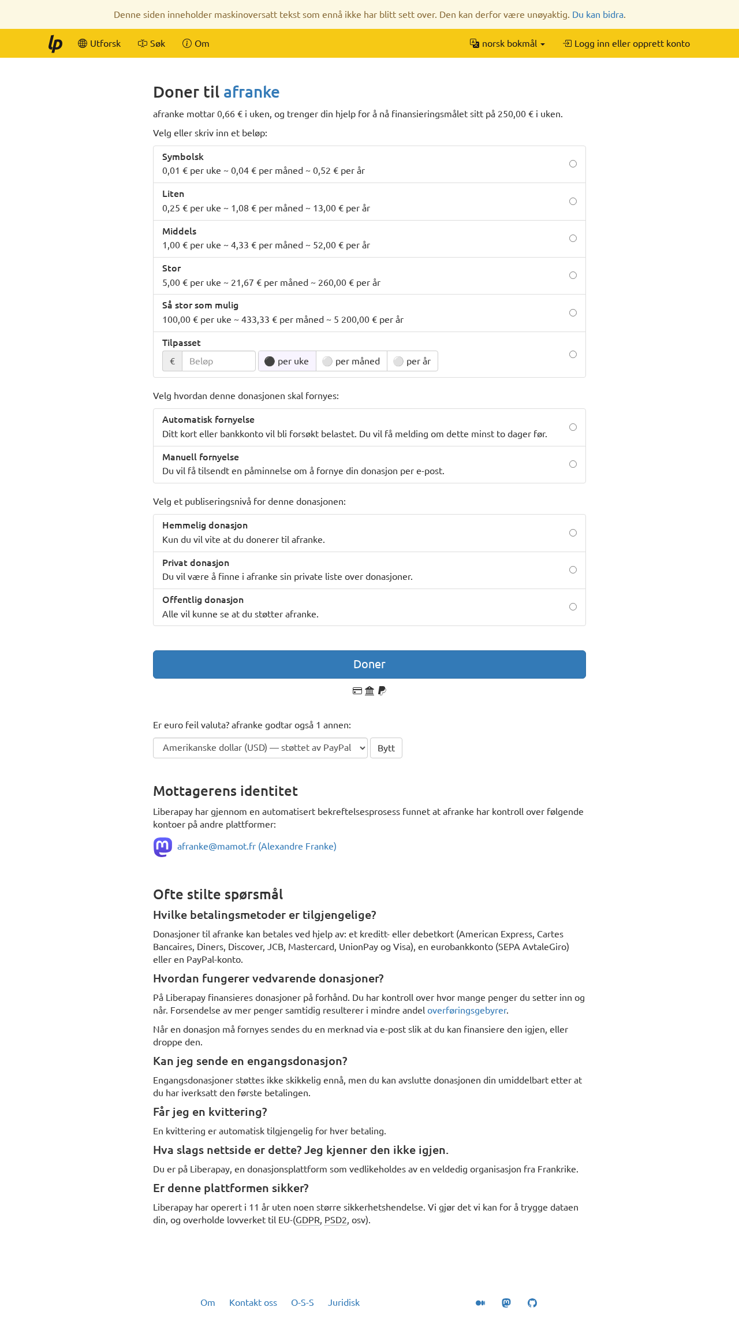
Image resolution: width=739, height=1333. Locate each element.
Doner (369, 664)
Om (207, 1302)
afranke (251, 91)
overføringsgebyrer (466, 1010)
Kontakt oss (253, 1302)
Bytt (386, 748)
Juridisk (344, 1302)
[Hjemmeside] (54, 43)
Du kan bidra (598, 14)
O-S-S (302, 1302)
